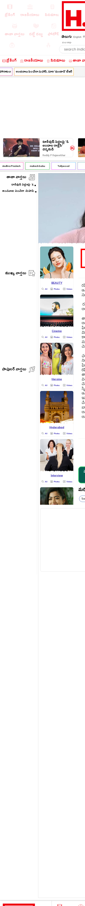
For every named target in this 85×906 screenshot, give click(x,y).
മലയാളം (66, 42)
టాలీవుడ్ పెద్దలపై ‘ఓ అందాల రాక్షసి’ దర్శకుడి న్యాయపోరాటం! (55, 146)
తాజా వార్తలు (16, 177)
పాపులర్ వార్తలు (14, 370)
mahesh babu (36, 165)
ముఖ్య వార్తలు (15, 273)
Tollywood (63, 165)
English (77, 37)
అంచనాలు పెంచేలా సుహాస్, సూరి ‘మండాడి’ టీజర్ (43, 72)
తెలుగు (66, 37)
